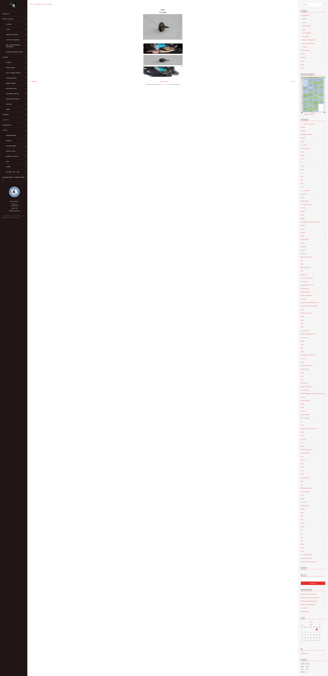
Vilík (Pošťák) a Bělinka (306, 488)
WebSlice (19, 216)
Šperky (302, 64)
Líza (302, 484)
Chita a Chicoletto (305, 491)
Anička (302, 523)
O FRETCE (5, 57)
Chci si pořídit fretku (13, 73)
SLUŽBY (8, 166)
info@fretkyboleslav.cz (14, 211)
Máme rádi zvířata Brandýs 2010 (309, 561)
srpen (310, 622)
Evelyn (302, 316)
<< (302, 622)
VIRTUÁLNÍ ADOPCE (12, 34)
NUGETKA (303, 131)
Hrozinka (303, 397)
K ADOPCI (9, 24)
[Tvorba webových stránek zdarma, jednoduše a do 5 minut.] (12, 215)
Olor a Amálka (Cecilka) (306, 554)
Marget (302, 155)
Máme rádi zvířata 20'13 (307, 295)
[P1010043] (163, 60)
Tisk (24, 216)
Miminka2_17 (304, 253)
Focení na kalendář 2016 (307, 278)
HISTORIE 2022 (7, 125)
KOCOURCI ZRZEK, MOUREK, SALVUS (310, 302)
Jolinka (302, 435)
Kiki (301, 162)
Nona (302, 470)
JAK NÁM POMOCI (11, 146)
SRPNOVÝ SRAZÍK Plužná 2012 (308, 334)
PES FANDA (303, 299)
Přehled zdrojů (304, 653)
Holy (302, 540)
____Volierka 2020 (305, 190)
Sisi (301, 421)
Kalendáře (303, 57)
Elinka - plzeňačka (305, 418)
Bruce (302, 271)
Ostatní (302, 61)
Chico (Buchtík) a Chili (306, 365)
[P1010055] (163, 72)
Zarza (302, 481)
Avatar (302, 344)
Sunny (302, 372)
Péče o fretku (10, 67)
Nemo (302, 425)
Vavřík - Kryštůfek (305, 414)
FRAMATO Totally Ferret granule (309, 594)
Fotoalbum (37, 4)
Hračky (304, 29)
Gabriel (302, 341)
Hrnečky (303, 54)
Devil (302, 442)
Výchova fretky (11, 78)
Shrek (302, 516)
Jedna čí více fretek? (13, 99)
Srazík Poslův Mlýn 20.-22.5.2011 (309, 428)
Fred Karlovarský (305, 390)
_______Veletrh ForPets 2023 (308, 114)
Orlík (302, 180)
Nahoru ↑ (18, 217)
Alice (302, 183)
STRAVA (8, 109)
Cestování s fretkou (12, 93)
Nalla (302, 323)
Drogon (303, 243)
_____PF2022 (304, 145)
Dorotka (303, 460)
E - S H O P (6, 120)
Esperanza (303, 439)
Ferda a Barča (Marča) (306, 558)
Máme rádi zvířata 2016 (306, 257)
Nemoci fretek (10, 83)
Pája (302, 176)
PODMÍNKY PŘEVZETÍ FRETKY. (14, 52)
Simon (302, 327)
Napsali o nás (10, 151)
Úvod (31, 4)
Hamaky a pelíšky (306, 26)
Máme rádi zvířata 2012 (306, 313)
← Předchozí (33, 81)
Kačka (302, 432)
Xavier (302, 512)
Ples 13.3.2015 (304, 281)
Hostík (302, 141)
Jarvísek (303, 197)
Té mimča (303, 208)
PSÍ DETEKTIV (304, 608)
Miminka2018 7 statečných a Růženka (310, 222)
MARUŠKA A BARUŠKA (306, 134)
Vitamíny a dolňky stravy (308, 43)
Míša (302, 348)
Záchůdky (304, 47)
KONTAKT (9, 140)
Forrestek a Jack (305, 330)
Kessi (302, 533)
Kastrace (9, 104)
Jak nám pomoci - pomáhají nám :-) (13, 178)
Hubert (302, 544)
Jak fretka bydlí (11, 88)
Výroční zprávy (11, 135)
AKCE (7, 161)
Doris (302, 530)
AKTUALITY (6, 14)
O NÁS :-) (5, 130)
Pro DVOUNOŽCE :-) (306, 50)
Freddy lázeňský (305, 288)
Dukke (302, 215)
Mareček (303, 225)
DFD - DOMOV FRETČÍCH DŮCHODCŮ (13, 45)
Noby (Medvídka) (305, 477)
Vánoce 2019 (304, 194)
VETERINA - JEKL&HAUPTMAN (308, 604)
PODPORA (6, 114)
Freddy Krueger (305, 369)
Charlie (302, 547)
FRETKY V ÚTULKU (8, 19)
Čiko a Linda (304, 502)
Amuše (302, 166)
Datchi (302, 495)
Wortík (302, 169)
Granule (304, 22)
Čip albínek (303, 246)
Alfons (302, 309)
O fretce (9, 62)
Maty (302, 264)
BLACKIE (303, 127)
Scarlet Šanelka (304, 201)
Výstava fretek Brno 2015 (307, 285)
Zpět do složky (164, 81)
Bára (302, 519)
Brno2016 (303, 250)
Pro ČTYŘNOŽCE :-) (305, 15)
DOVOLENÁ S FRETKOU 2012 (308, 355)
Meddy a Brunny (305, 505)
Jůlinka (302, 467)
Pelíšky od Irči (304, 274)
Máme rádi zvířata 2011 (306, 386)
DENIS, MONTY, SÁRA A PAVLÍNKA (309, 306)
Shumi (302, 159)
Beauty (302, 446)
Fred (302, 537)
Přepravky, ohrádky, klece (308, 40)
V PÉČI (8, 29)
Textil (302, 68)
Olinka (302, 152)
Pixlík (302, 474)
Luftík (302, 229)
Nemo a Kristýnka (305, 453)
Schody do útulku (305, 148)
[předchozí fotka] (33, 27)
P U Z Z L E (303, 358)
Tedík (302, 407)
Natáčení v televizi (12, 156)
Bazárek (304, 19)
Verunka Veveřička (305, 292)
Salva (302, 551)
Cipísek (302, 404)
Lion (302, 173)
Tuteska (303, 526)
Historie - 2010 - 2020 (12, 172)
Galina (302, 498)
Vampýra (303, 232)
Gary (302, 260)
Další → (293, 81)
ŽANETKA (303, 138)
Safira (302, 379)
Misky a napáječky (306, 33)
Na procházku (305, 36)
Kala (302, 187)
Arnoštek (303, 411)
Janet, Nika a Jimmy (305, 267)
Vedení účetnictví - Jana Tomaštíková (310, 597)
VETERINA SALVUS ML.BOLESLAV (309, 601)
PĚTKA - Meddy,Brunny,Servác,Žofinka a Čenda (312, 393)
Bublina (303, 211)
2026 (311, 624)
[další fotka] (293, 27)
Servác (302, 362)
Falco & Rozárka (305, 239)
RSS (15, 216)
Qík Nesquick (304, 383)
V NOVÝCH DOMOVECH (13, 40)
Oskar (302, 351)
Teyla (43, 4)
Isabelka (303, 218)
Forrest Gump (304, 337)
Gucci (302, 456)
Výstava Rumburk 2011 (306, 449)
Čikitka (302, 236)
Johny (302, 376)
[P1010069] (163, 48)
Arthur (302, 320)
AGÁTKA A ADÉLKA (305, 400)
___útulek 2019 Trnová (306, 204)
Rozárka (303, 509)
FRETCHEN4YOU (305, 611)
